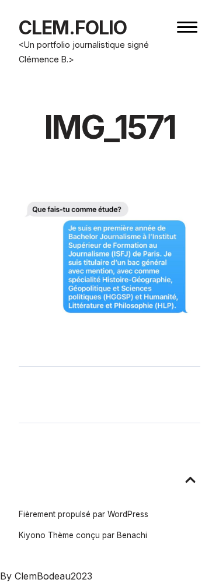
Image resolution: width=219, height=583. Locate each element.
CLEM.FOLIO (73, 27)
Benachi (132, 535)
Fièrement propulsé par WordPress (83, 514)
